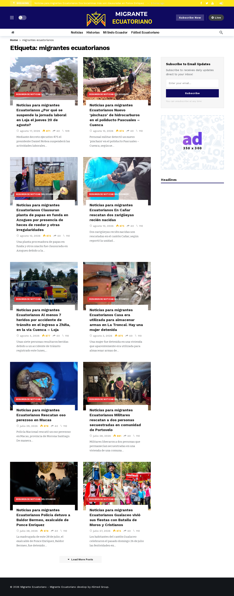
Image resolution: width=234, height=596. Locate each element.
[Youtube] (212, 3)
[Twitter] (207, 3)
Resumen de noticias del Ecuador (29, 94)
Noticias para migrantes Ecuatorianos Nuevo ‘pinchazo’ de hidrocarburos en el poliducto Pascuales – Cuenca (115, 115)
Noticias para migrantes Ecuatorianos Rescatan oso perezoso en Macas (41, 415)
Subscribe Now (190, 17)
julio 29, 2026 (29, 425)
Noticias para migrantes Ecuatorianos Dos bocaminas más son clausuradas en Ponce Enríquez (89, 3)
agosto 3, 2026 (102, 335)
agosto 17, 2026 (30, 130)
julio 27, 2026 (101, 530)
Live (218, 17)
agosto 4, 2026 (29, 335)
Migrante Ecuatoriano (33, 586)
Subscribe (192, 93)
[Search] (221, 32)
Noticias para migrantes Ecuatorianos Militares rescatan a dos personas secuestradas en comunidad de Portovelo (115, 420)
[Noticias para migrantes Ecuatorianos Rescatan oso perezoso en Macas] (44, 386)
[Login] (221, 3)
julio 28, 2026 (102, 435)
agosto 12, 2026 (30, 235)
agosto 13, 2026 (103, 130)
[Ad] (192, 142)
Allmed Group (99, 586)
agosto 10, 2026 (103, 225)
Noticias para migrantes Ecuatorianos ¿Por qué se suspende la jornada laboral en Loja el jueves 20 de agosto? (41, 115)
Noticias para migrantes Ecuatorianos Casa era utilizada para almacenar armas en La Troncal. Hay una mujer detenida (116, 320)
